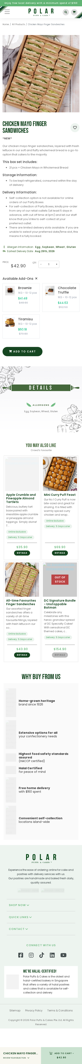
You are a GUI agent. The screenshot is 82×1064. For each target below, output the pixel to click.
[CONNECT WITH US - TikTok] (41, 991)
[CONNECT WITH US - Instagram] (31, 991)
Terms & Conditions (60, 1046)
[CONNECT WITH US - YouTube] (63, 991)
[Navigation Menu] (7, 12)
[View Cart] (74, 12)
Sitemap (14, 1046)
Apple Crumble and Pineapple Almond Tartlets (21, 498)
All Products (18, 24)
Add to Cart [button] (64, 1055)
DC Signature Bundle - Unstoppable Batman (60, 604)
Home (6, 24)
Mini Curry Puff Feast (60, 495)
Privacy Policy (33, 1046)
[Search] (66, 12)
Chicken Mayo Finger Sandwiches (46, 24)
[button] (22, 553)
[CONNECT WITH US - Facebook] (20, 991)
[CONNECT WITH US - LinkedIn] (52, 991)
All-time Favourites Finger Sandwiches (21, 602)
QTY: (35, 262)
